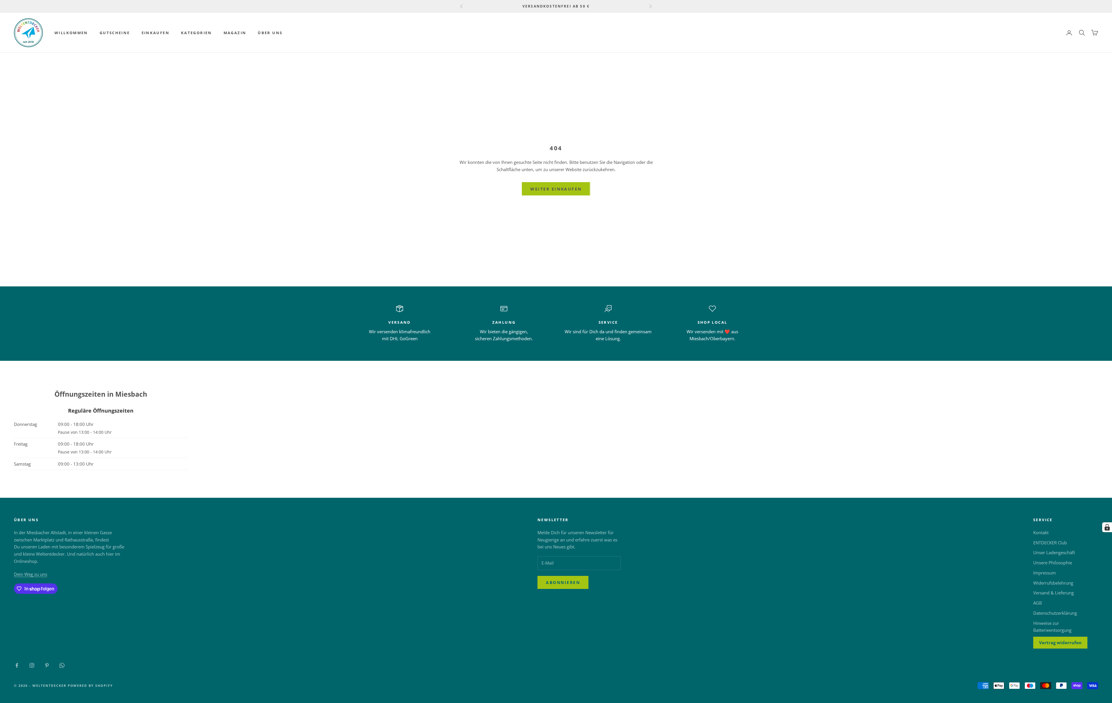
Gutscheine (115, 32)
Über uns (270, 32)
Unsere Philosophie (1052, 562)
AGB (1037, 603)
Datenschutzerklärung (1055, 613)
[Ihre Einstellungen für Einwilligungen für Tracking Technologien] (1107, 527)
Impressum (1044, 573)
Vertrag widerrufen (1060, 642)
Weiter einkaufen (555, 189)
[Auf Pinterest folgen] (47, 665)
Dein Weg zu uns (30, 574)
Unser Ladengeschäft (1054, 552)
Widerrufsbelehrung (1053, 583)
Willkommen (71, 32)
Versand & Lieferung (1053, 593)
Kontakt (1041, 532)
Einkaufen (155, 32)
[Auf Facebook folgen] (17, 665)
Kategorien (196, 32)
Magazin (235, 32)
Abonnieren (563, 582)
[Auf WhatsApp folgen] (62, 665)
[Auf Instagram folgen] (32, 665)
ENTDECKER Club (1050, 542)
